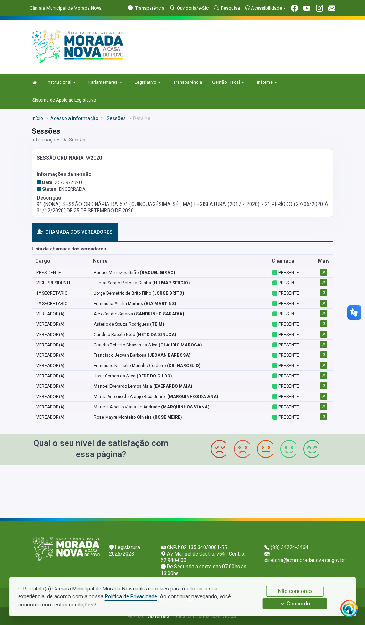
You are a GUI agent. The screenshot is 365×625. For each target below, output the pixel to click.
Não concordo (295, 591)
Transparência (187, 82)
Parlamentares (103, 82)
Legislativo (145, 82)
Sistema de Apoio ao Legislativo (64, 100)
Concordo (297, 603)
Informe (265, 82)
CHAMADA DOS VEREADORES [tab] (79, 232)
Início (37, 118)
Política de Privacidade (131, 596)
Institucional (59, 82)
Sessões (116, 118)
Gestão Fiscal (226, 82)
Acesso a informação (74, 118)
